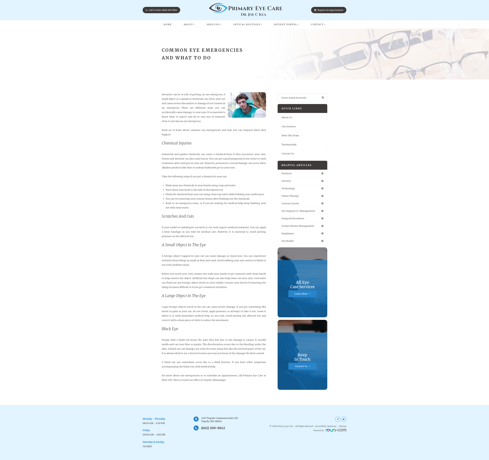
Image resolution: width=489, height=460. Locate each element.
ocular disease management (298, 225)
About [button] (188, 24)
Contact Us (288, 153)
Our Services (289, 126)
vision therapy (290, 195)
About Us (287, 117)
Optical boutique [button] (246, 24)
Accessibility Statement (325, 426)
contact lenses (290, 203)
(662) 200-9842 (213, 428)
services (286, 180)
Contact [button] (317, 24)
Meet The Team (290, 135)
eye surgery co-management (298, 210)
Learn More (301, 293)
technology (288, 188)
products (287, 173)
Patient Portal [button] (285, 24)
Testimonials (289, 144)
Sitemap (342, 426)
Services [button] (213, 24)
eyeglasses (288, 233)
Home (168, 24)
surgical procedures (293, 218)
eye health (288, 240)
